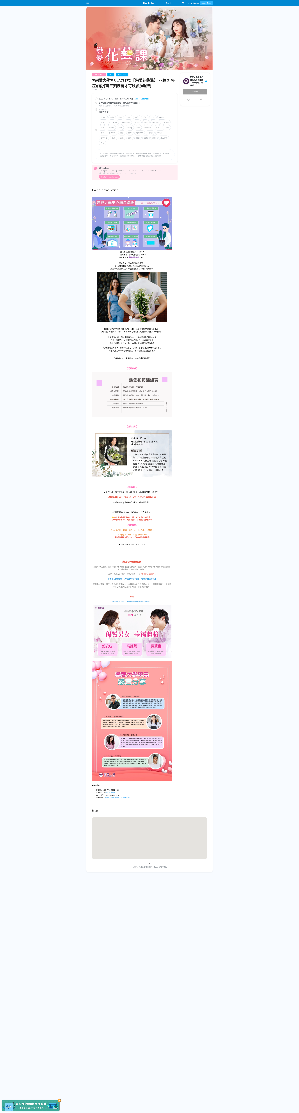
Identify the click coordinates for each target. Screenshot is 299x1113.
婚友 (102, 122)
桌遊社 (111, 127)
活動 (146, 138)
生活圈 (166, 127)
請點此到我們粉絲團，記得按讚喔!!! (117, 797)
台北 (121, 138)
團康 (130, 138)
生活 (102, 127)
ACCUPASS (113, 122)
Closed (195, 92)
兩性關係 (155, 122)
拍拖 (112, 117)
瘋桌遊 (166, 122)
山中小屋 (104, 138)
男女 (130, 133)
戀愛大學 (102, 112)
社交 (113, 138)
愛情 (144, 117)
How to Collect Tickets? (109, 177)
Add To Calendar (142, 99)
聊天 (102, 143)
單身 (157, 127)
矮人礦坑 (163, 138)
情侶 (146, 122)
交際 (120, 127)
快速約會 (148, 127)
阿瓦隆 (137, 122)
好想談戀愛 (126, 122)
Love (128, 117)
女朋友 (103, 117)
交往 (153, 117)
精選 (138, 127)
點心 (136, 117)
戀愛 (138, 138)
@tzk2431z (110, 792)
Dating (129, 127)
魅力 (154, 138)
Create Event (206, 3)
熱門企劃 (112, 133)
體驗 (121, 133)
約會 (120, 117)
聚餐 (102, 133)
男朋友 (161, 117)
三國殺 (150, 133)
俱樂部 (159, 133)
